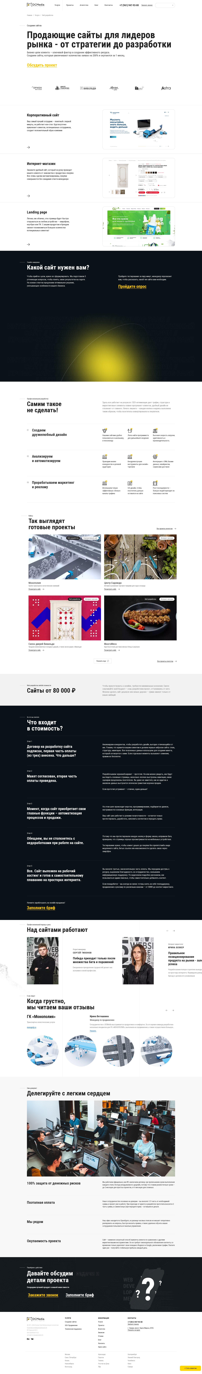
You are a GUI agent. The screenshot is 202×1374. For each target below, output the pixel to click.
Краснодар (102, 1354)
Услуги (57, 5)
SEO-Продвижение (71, 1325)
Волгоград (68, 1367)
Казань (67, 1361)
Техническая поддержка (73, 1329)
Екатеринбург (132, 1354)
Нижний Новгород (134, 1357)
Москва (67, 1354)
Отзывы (100, 1336)
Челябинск (131, 1361)
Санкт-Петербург (70, 1357)
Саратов (101, 1357)
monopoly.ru (31, 1027)
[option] (74, 960)
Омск (129, 1364)
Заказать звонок (146, 5)
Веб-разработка (73, 538)
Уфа (99, 1367)
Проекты (70, 5)
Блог (96, 5)
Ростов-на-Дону (103, 1364)
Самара (130, 1367)
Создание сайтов (70, 1322)
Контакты (109, 5)
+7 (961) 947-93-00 (129, 5)
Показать (93, 1031)
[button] (167, 931)
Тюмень (101, 1361)
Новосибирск (69, 1364)
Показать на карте (134, 1330)
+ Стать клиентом (190, 1368)
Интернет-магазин (167, 538)
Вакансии (101, 1333)
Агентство (84, 5)
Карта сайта (102, 1347)
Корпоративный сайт (90, 538)
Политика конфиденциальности (37, 1327)
